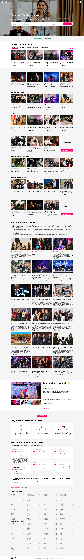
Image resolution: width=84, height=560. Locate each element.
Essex (12, 510)
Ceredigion (45, 515)
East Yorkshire (46, 508)
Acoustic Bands (29, 494)
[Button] (18, 54)
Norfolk (45, 509)
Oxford (12, 527)
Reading (12, 523)
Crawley (12, 542)
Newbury (12, 532)
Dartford (12, 547)
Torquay (61, 538)
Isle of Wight (29, 508)
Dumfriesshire (62, 501)
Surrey (12, 503)
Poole (44, 537)
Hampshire (12, 513)
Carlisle (61, 543)
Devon (45, 510)
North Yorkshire (46, 503)
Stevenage (12, 544)
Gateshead (61, 540)
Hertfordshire (13, 508)
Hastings (28, 540)
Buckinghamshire (14, 500)
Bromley (12, 545)
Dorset (28, 518)
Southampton (29, 530)
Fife (60, 510)
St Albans (12, 538)
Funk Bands (13, 495)
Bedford (12, 537)
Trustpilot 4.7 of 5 (22, 558)
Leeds (44, 539)
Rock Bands (13, 494)
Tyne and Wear (46, 518)
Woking (12, 534)
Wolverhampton (29, 535)
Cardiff (45, 504)
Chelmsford (13, 549)
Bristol (28, 509)
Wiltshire (28, 504)
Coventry (28, 547)
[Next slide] (72, 48)
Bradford (45, 542)
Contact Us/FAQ (53, 558)
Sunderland (62, 539)
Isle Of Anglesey (46, 513)
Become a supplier (47, 558)
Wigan (45, 544)
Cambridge (29, 523)
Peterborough (46, 528)
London (12, 506)
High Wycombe (13, 524)
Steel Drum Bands (63, 494)
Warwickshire (13, 519)
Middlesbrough (62, 534)
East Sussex (13, 515)
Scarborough (62, 535)
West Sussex (13, 509)
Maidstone (29, 528)
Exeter (61, 533)
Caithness (61, 514)
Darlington (61, 532)
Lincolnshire (29, 514)
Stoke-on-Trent (29, 545)
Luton (12, 539)
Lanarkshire (62, 505)
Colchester (29, 533)
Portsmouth (29, 532)
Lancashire (29, 519)
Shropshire (29, 510)
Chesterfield (29, 544)
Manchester (29, 513)
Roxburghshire (62, 503)
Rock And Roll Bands (14, 496)
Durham (61, 537)
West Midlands (29, 500)
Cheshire (28, 515)
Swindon (12, 548)
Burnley (45, 543)
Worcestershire (29, 505)
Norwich (61, 529)
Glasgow (61, 547)
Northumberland (62, 500)
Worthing (28, 525)
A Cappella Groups (63, 495)
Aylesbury (12, 525)
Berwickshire (62, 515)
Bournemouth (46, 533)
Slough (12, 528)
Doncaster (45, 532)
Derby (28, 534)
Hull (60, 530)
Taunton (61, 527)
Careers (58, 558)
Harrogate (45, 549)
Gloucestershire (29, 506)
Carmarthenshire (46, 514)
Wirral (45, 548)
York (60, 525)
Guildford (12, 535)
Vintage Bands (46, 495)
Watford (12, 533)
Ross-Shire (61, 513)
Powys (45, 505)
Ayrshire (61, 506)
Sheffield (45, 524)
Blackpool (61, 528)
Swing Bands (29, 496)
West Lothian (62, 508)
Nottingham (13, 518)
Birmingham (29, 539)
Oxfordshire (13, 501)
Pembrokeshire (46, 519)
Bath (44, 525)
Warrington (45, 535)
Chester (45, 540)
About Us (38, 558)
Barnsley (45, 530)
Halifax (45, 538)
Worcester (29, 548)
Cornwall (61, 504)
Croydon (12, 540)
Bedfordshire (13, 505)
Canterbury (29, 542)
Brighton (28, 527)
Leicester (28, 549)
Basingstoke (13, 529)
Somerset (45, 501)
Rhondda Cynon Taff (47, 506)
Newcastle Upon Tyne (63, 544)
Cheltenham (29, 543)
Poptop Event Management (15, 487)
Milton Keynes (13, 530)
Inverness (61, 548)
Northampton (29, 524)
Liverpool (45, 500)
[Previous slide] (70, 48)
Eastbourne (29, 538)
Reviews (41, 558)
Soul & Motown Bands (30, 495)
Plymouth (61, 542)
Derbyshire (29, 503)
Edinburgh (61, 545)
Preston (45, 547)
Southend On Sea (30, 529)
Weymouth (61, 524)
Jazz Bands (45, 494)
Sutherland (62, 509)
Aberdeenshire (62, 518)
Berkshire (12, 504)
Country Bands (46, 496)
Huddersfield (46, 534)
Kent (11, 514)
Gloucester (45, 523)
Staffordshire (29, 501)
